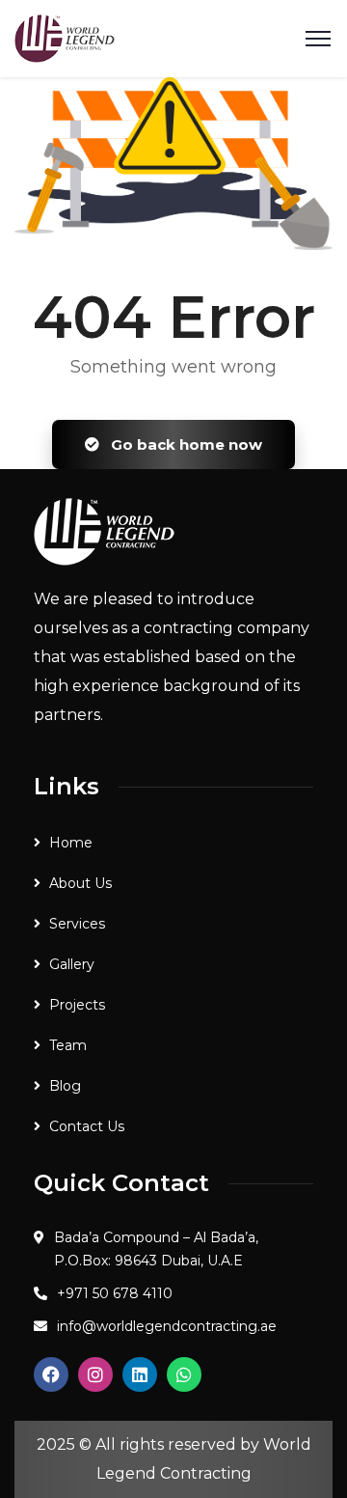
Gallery (71, 964)
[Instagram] (95, 1374)
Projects (77, 1004)
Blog (65, 1086)
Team (68, 1045)
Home (71, 842)
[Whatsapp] (184, 1374)
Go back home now (184, 444)
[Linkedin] (139, 1374)
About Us (80, 883)
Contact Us (86, 1126)
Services (77, 923)
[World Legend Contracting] (64, 37)
